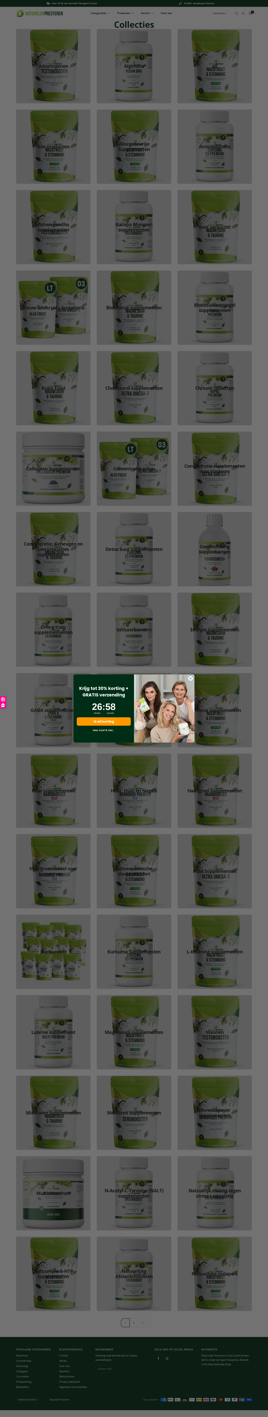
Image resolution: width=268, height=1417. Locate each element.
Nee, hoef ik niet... (104, 730)
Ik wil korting (104, 721)
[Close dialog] (190, 678)
